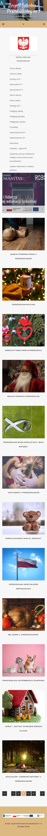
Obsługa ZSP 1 (15, 106)
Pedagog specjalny (17, 116)
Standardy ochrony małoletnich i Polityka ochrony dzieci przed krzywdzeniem (22, 157)
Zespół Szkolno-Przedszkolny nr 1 (23, 9)
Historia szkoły (15, 73)
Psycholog (14, 127)
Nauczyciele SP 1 (16, 84)
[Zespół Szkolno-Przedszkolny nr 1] (23, 815)
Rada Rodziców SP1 (17, 138)
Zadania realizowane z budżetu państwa (22, 168)
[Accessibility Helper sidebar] (2, 3)
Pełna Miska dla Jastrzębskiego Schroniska (23, 680)
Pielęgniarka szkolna (17, 122)
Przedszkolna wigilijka (23, 304)
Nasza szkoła (15, 100)
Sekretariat (14, 143)
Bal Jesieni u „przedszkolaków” (23, 635)
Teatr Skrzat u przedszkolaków (23, 492)
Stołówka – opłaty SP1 (18, 148)
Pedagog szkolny (16, 111)
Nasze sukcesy (15, 95)
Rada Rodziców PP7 (18, 132)
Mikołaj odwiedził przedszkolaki (23, 396)
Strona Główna (15, 68)
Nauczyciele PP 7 (16, 90)
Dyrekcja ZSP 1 (16, 79)
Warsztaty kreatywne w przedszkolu (23, 350)
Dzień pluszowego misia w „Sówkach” (23, 538)
